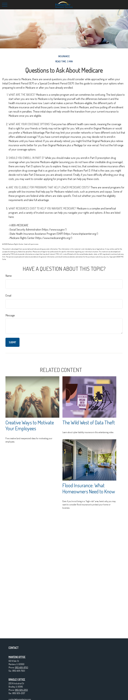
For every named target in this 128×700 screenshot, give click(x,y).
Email (8, 295)
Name (8, 275)
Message (10, 315)
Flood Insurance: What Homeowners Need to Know (88, 488)
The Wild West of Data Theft (88, 422)
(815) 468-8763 (21, 667)
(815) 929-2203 (21, 690)
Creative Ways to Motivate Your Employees (29, 425)
